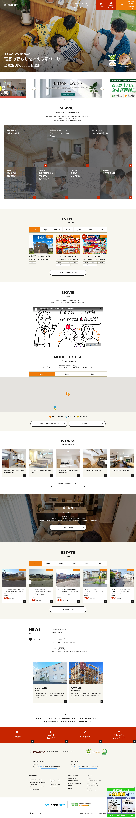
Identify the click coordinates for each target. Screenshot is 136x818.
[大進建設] (11, 5)
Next (102, 88)
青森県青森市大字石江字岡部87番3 (49, 768)
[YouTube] (33, 813)
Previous (34, 88)
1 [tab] (64, 99)
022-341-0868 (77, 766)
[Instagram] (30, 813)
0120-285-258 (38, 766)
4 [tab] (71, 99)
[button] (66, 393)
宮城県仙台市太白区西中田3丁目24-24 (88, 768)
